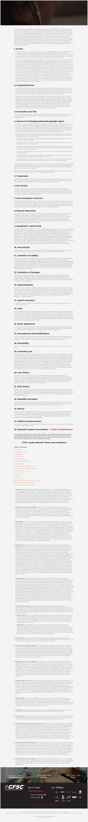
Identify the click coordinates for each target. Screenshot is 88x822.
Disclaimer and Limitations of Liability (25, 482)
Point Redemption (20, 459)
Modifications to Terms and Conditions (25, 468)
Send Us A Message (37, 795)
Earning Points (19, 456)
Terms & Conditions (39, 805)
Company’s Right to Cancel (22, 471)
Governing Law (19, 478)
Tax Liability (18, 475)
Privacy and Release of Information (24, 485)
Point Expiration (19, 463)
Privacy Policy (53, 805)
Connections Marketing (45, 817)
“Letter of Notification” (61, 429)
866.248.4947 (35, 791)
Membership (18, 454)
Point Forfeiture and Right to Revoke (25, 466)
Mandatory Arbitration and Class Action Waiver (28, 480)
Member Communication (22, 461)
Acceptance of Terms (21, 452)
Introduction (18, 449)
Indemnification (19, 473)
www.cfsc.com (46, 511)
